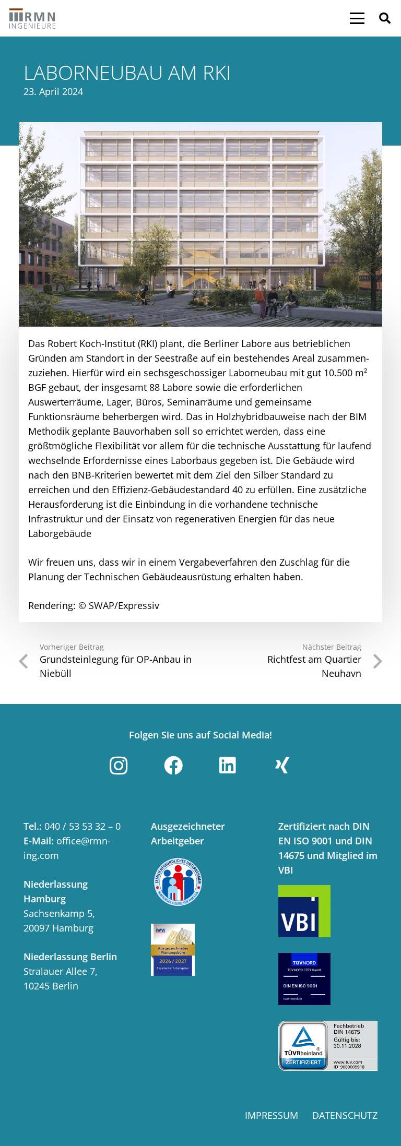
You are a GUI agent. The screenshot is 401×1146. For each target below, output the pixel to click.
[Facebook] (173, 765)
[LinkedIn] (227, 765)
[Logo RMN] (32, 18)
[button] (357, 18)
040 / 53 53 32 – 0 (82, 826)
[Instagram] (118, 765)
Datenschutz (345, 1115)
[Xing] (282, 765)
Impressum (271, 1115)
